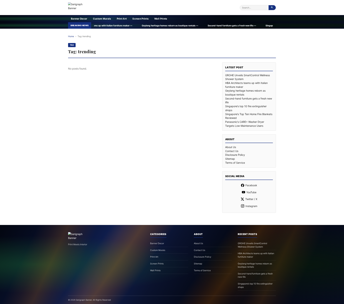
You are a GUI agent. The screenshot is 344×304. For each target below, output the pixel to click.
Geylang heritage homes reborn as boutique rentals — (141, 25)
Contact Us (231, 151)
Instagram (251, 206)
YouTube (251, 192)
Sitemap (230, 158)
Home (71, 36)
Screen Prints (140, 18)
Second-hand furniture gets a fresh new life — (203, 25)
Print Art (122, 18)
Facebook (251, 185)
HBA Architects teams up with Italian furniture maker (256, 255)
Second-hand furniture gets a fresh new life (255, 275)
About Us (230, 147)
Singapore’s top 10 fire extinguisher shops (255, 285)
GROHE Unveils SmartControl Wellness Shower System (252, 245)
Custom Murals (102, 18)
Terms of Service (235, 162)
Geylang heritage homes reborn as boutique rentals (255, 265)
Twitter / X (251, 199)
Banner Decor (79, 18)
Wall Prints (160, 18)
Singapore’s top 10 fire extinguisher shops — (261, 25)
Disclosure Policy (235, 154)
